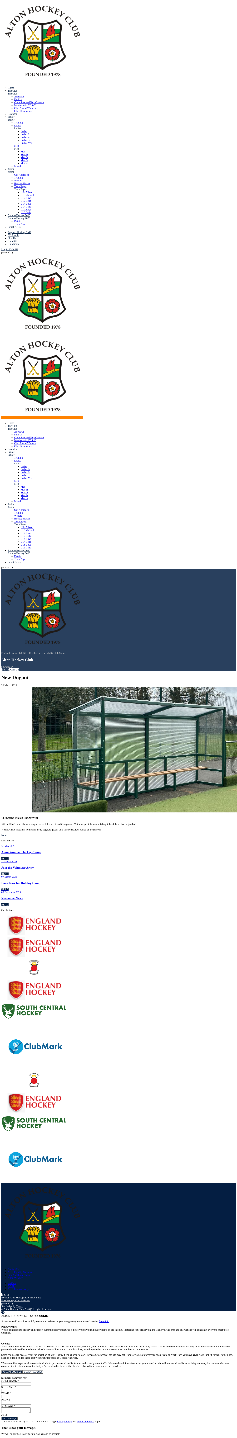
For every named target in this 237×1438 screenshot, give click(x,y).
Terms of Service (85, 1421)
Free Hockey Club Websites (15, 1300)
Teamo (19, 1306)
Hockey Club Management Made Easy (21, 1297)
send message (9, 1418)
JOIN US (13, 249)
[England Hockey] (34, 934)
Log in (5, 249)
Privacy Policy (64, 1421)
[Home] (42, 82)
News (4, 835)
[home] (42, 417)
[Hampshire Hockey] (34, 977)
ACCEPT (12, 1372)
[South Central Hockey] (34, 1020)
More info (104, 1321)
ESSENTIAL (33, 1372)
